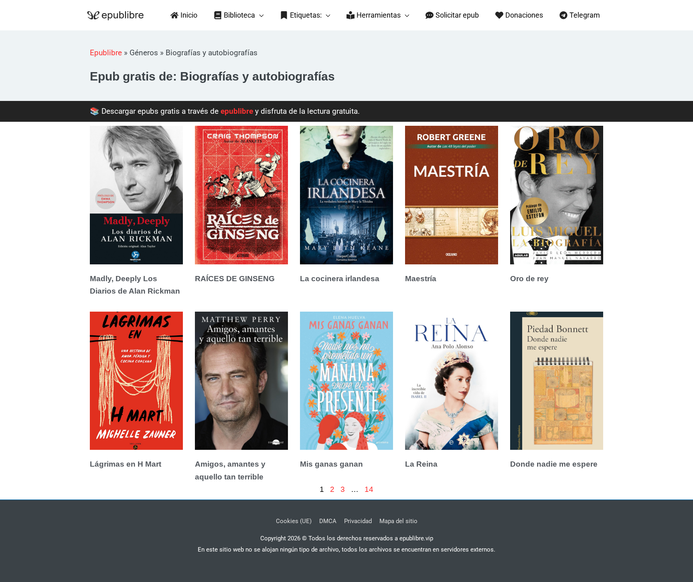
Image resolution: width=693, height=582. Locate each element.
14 (369, 489)
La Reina (421, 464)
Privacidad (358, 521)
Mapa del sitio (398, 521)
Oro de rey (529, 278)
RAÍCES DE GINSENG (235, 278)
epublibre (237, 111)
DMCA (327, 521)
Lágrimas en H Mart (125, 464)
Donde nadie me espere (554, 464)
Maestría (420, 278)
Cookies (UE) (294, 521)
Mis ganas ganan (331, 464)
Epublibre (106, 52)
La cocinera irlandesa (339, 278)
